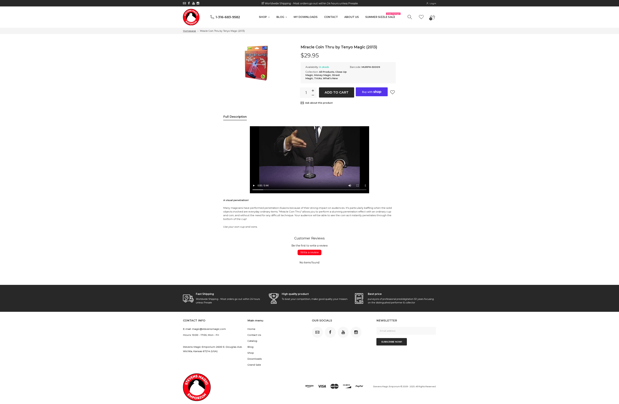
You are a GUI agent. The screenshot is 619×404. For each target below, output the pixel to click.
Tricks (318, 78)
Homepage (189, 31)
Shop (250, 352)
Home (251, 328)
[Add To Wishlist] (392, 92)
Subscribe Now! (391, 341)
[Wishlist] (421, 17)
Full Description (235, 116)
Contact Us (254, 334)
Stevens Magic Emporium (386, 386)
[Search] (410, 17)
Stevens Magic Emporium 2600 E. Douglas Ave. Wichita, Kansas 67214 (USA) (212, 349)
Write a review (309, 252)
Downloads (254, 358)
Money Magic (322, 75)
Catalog (252, 340)
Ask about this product (319, 102)
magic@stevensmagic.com (209, 328)
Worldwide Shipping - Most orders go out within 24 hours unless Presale (311, 3)
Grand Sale (254, 364)
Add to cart (337, 92)
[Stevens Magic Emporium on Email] (184, 3)
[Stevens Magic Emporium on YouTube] (193, 3)
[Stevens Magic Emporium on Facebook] (189, 3)
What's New (330, 78)
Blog (250, 346)
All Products (326, 71)
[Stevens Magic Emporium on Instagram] (198, 3)
